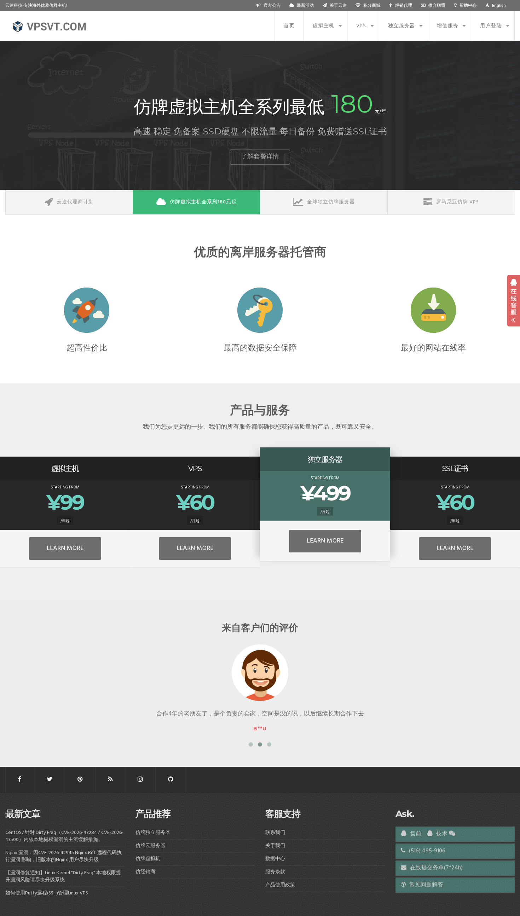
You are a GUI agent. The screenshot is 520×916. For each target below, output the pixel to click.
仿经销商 (145, 872)
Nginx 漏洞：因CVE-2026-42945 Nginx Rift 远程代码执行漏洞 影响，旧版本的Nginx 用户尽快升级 (63, 856)
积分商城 (371, 5)
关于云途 (338, 5)
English (499, 5)
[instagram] (140, 779)
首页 (289, 26)
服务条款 (275, 872)
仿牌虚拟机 (147, 859)
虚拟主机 (324, 26)
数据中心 (275, 859)
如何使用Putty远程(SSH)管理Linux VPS (46, 893)
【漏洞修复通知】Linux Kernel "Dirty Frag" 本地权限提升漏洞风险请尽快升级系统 (63, 876)
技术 (441, 834)
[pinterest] (80, 779)
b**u (260, 728)
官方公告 (272, 5)
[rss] (110, 779)
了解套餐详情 (260, 157)
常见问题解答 (425, 884)
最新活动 (305, 5)
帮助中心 (468, 5)
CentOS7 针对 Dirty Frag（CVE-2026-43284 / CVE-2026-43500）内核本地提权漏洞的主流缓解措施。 (64, 836)
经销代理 (403, 5)
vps (361, 26)
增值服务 (448, 26)
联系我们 (275, 833)
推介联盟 (436, 5)
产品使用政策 (280, 885)
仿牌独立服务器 (152, 833)
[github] (170, 779)
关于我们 (275, 846)
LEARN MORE (65, 548)
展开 (513, 300)
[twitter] (49, 779)
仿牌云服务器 (150, 846)
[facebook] (20, 779)
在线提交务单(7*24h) (436, 867)
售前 (415, 834)
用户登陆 (491, 26)
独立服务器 (401, 26)
